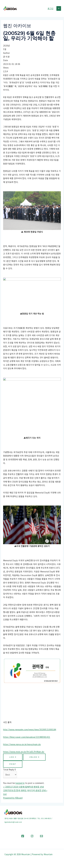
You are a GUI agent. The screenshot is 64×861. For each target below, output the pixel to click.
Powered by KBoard (12, 797)
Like (12, 757)
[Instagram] (32, 836)
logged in (20, 782)
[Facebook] (23, 836)
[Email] (41, 836)
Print (12, 764)
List (5, 794)
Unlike (34, 757)
